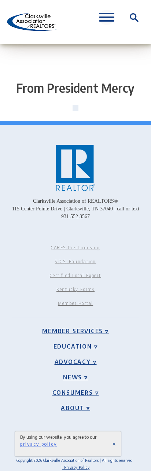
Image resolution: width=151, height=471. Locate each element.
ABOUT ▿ (75, 408)
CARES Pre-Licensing (75, 247)
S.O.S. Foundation (75, 261)
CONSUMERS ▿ (75, 392)
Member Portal (75, 303)
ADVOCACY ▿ (76, 361)
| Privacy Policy (76, 467)
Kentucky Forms (75, 289)
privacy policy (38, 444)
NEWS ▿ (75, 377)
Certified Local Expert (75, 275)
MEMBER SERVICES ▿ (75, 331)
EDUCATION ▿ (76, 346)
